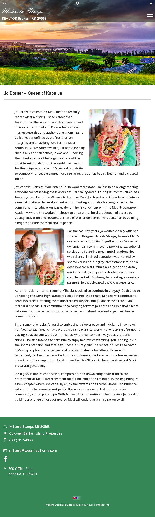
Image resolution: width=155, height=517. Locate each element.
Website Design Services (59, 504)
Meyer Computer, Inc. (98, 504)
